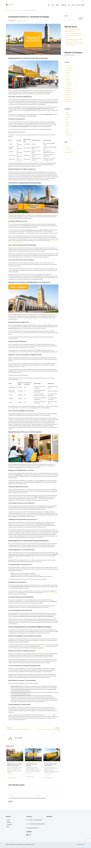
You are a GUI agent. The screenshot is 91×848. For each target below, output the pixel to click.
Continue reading (10, 774)
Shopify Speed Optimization (49, 592)
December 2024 (69, 88)
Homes (67, 119)
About (73, 5)
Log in (66, 145)
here (38, 498)
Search (66, 15)
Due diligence (43, 646)
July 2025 (67, 72)
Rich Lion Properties (48, 714)
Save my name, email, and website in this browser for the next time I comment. (27, 798)
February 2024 (68, 99)
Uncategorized (14, 10)
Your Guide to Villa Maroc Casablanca (73, 33)
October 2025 (68, 65)
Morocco (67, 128)
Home (8, 10)
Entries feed (68, 147)
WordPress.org (68, 152)
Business (67, 112)
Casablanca (68, 114)
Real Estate (68, 132)
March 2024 (68, 97)
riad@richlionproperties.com (33, 827)
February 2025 (68, 83)
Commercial (63, 5)
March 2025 (68, 81)
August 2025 (68, 70)
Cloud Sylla (32, 844)
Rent (53, 5)
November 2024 (69, 90)
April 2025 (67, 79)
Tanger (8, 820)
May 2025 (67, 77)
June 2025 (67, 74)
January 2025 (68, 85)
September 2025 (69, 68)
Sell (69, 5)
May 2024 (67, 92)
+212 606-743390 (80, 5)
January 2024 (68, 101)
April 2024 (67, 94)
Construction (68, 116)
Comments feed (69, 150)
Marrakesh (9, 822)
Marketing (67, 121)
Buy (49, 5)
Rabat (66, 130)
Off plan (57, 5)
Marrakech (67, 123)
